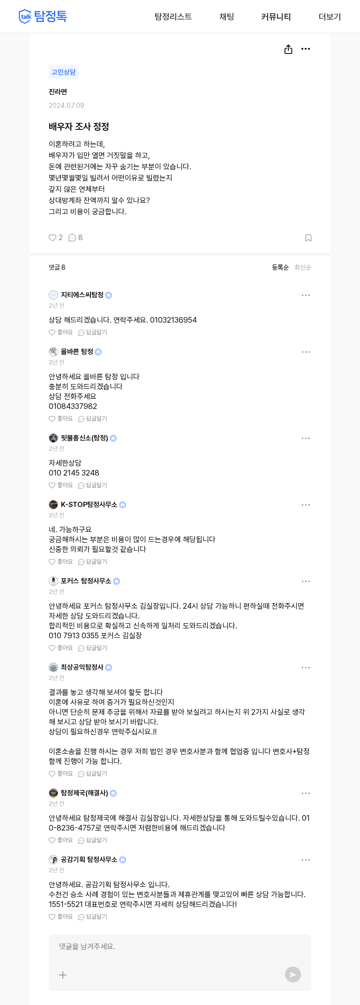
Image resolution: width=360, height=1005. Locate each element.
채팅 (226, 16)
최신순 (302, 267)
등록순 (280, 267)
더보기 (330, 17)
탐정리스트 (173, 17)
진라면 (58, 92)
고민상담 (64, 72)
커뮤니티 (277, 17)
